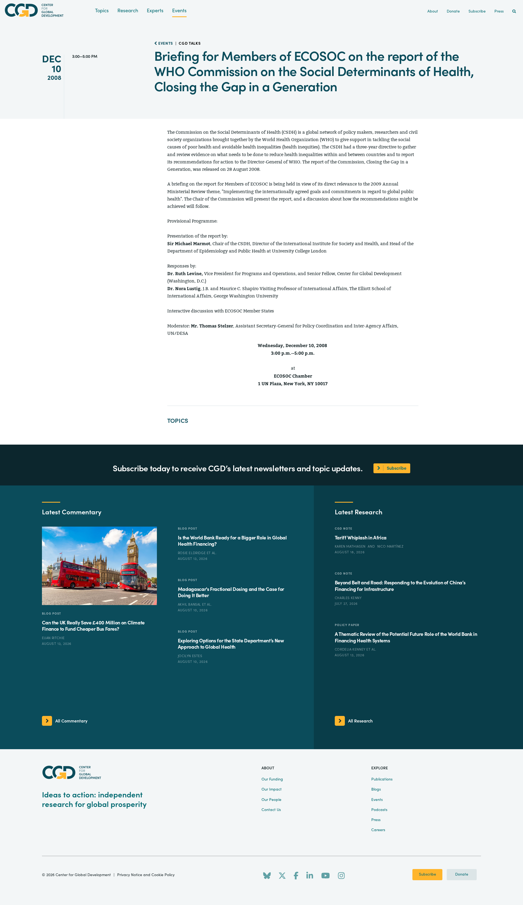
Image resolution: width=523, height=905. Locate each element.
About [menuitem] (432, 11)
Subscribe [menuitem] (477, 11)
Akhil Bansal (190, 604)
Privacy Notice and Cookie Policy (146, 875)
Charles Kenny (348, 598)
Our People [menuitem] (271, 800)
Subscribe (427, 874)
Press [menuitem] (499, 11)
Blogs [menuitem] (376, 789)
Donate (461, 874)
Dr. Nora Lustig (183, 288)
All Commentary (71, 721)
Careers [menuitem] (378, 830)
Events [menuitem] (377, 800)
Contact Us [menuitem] (271, 810)
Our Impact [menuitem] (272, 789)
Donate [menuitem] (453, 11)
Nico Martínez (390, 546)
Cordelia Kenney (351, 649)
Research (127, 11)
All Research (360, 721)
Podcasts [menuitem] (379, 810)
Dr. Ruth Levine (184, 273)
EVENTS (165, 43)
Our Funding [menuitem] (272, 779)
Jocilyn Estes (190, 656)
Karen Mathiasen (351, 546)
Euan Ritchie (53, 638)
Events (179, 11)
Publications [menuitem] (382, 779)
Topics (102, 11)
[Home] (47, 10)
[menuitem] (514, 11)
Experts (155, 11)
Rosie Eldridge (192, 553)
